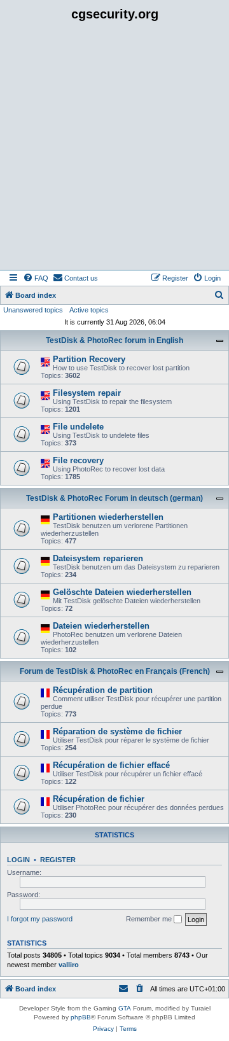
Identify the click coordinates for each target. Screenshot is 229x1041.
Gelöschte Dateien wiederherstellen (122, 592)
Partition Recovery (89, 359)
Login (18, 859)
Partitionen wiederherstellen (108, 517)
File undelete (78, 426)
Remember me (150, 919)
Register (58, 859)
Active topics (89, 310)
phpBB (81, 1017)
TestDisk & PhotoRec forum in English (114, 340)
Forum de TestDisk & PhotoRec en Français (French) (115, 671)
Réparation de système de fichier (117, 731)
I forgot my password (40, 919)
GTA (124, 1008)
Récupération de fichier (98, 799)
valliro (69, 964)
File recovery (78, 460)
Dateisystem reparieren (98, 558)
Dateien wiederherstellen (101, 626)
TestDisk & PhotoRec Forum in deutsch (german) (114, 498)
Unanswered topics (33, 310)
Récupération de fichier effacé (111, 765)
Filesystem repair (87, 393)
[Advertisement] (114, 148)
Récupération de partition (103, 690)
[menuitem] (35, 278)
